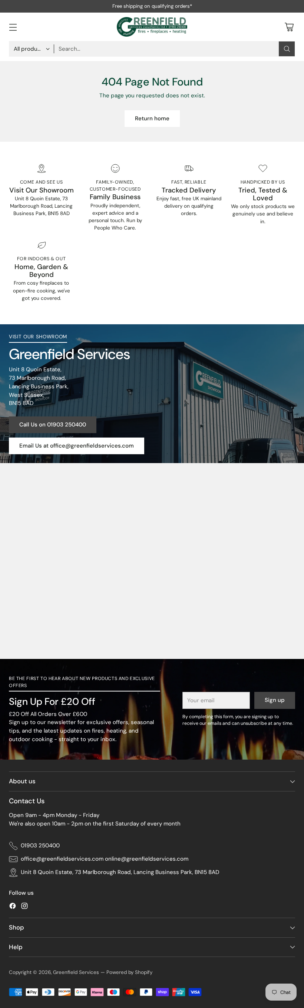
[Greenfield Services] (152, 27)
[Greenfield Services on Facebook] (12, 907)
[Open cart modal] (289, 26)
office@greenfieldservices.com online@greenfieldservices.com (104, 859)
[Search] (287, 49)
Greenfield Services (76, 972)
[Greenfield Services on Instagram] (24, 907)
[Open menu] (12, 26)
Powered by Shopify (129, 972)
